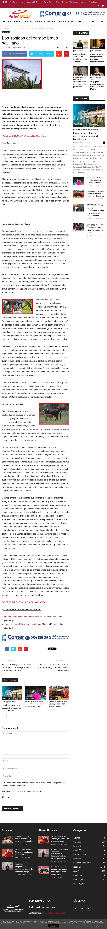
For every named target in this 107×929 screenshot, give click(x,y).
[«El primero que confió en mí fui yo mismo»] (80, 71)
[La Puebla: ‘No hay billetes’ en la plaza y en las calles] (78, 227)
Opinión (38, 21)
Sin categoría (79, 883)
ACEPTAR (53, 926)
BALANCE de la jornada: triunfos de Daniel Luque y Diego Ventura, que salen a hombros (17, 667)
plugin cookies (101, 926)
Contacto (47, 2)
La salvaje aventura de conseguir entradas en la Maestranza (11, 708)
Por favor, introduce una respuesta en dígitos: (22, 791)
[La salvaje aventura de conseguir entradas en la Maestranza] (12, 693)
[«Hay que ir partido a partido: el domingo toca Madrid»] (97, 71)
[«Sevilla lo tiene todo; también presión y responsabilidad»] (97, 44)
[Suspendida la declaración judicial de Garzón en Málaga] (7, 866)
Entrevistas (76, 21)
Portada (7, 21)
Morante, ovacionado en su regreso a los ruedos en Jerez (59, 871)
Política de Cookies (61, 2)
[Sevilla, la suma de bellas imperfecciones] (59, 693)
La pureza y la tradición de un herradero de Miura (25, 624)
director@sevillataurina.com (53, 913)
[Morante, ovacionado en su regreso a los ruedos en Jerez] (43, 870)
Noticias (17, 21)
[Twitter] (103, 5)
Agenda (76, 837)
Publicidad (77, 875)
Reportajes (64, 21)
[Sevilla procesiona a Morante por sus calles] (7, 839)
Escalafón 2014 (80, 854)
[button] (101, 21)
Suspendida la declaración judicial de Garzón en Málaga (24, 869)
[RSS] (98, 5)
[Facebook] (94, 5)
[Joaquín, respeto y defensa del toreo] (35, 693)
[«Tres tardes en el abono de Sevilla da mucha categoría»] (80, 44)
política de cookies (65, 923)
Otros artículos (10, 680)
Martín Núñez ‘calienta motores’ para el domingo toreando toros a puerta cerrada (53, 667)
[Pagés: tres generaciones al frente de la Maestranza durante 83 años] (78, 207)
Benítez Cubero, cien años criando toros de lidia (24, 616)
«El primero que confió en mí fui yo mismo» (79, 84)
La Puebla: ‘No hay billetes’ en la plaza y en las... (95, 230)
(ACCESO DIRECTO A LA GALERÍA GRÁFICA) (24, 136)
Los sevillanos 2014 (82, 862)
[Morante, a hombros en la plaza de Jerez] (7, 853)
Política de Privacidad (78, 2)
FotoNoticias (50, 21)
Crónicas (28, 21)
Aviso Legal (93, 2)
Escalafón (89, 21)
